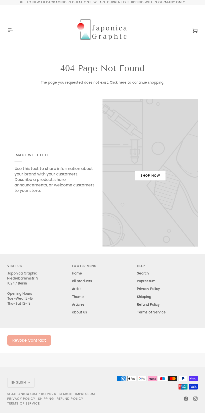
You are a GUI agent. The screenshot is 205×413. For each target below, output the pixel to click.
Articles (78, 304)
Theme (78, 296)
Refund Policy (148, 304)
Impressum (146, 281)
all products (82, 281)
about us (79, 312)
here (122, 82)
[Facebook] (186, 399)
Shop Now (150, 175)
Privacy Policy (148, 288)
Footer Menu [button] (84, 266)
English (19, 382)
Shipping (144, 296)
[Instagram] (195, 399)
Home (77, 273)
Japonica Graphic (28, 394)
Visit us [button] (14, 266)
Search (143, 273)
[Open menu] (14, 30)
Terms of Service (151, 312)
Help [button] (141, 266)
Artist (76, 288)
